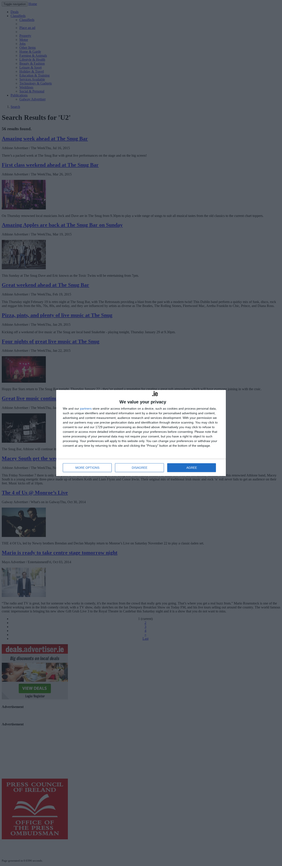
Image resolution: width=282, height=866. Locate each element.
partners (86, 408)
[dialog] (141, 433)
